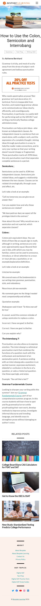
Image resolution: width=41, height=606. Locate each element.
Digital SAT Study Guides (20, 582)
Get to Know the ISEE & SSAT (16, 496)
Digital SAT (20, 573)
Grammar (9, 52)
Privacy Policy (20, 559)
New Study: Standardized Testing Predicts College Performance (18, 526)
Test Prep (19, 52)
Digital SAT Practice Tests (20, 579)
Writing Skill (31, 52)
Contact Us (20, 556)
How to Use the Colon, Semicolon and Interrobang (20, 40)
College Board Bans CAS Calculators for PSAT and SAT (19, 466)
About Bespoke (20, 550)
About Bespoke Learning (20, 553)
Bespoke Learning (19, 599)
